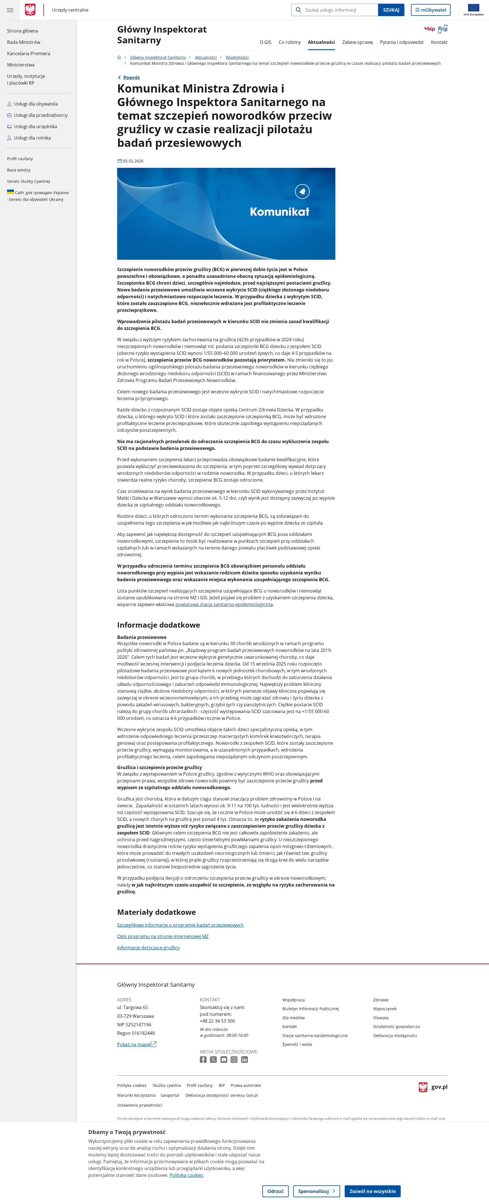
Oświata (381, 1017)
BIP (222, 1085)
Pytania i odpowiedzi (402, 42)
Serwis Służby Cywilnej (28, 181)
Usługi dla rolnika (32, 138)
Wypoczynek (384, 1008)
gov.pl (439, 1094)
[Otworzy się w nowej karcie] (204, 1060)
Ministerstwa (21, 65)
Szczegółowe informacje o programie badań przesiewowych (180, 925)
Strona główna (28, 30)
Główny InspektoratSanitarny (162, 35)
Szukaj (391, 10)
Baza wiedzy (18, 170)
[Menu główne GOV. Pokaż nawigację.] (10, 10)
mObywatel (433, 11)
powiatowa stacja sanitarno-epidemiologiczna (224, 604)
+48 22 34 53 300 (217, 1021)
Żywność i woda (297, 1044)
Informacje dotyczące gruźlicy (148, 948)
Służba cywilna (167, 1085)
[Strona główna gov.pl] (31, 10)
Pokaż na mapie (136, 1044)
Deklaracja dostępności (395, 1035)
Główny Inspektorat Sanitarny (158, 57)
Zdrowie (381, 1000)
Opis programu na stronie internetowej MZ (163, 936)
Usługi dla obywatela (35, 104)
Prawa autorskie (246, 1085)
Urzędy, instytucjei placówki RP (26, 79)
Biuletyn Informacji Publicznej (310, 1008)
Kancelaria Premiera (28, 53)
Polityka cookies (132, 1085)
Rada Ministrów (23, 42)
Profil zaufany (20, 158)
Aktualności (321, 42)
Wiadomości (237, 57)
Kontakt (439, 42)
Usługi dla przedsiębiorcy (40, 115)
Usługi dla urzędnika (35, 126)
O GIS (265, 42)
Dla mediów (293, 1017)
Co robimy (290, 42)
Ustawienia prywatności (139, 1105)
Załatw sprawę (357, 42)
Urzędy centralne (70, 10)
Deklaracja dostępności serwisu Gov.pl (221, 1095)
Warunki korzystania (136, 1095)
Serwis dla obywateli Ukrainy (38, 196)
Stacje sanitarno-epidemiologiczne (315, 1035)
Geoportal (170, 1095)
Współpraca (293, 1000)
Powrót (131, 77)
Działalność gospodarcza (396, 1026)
